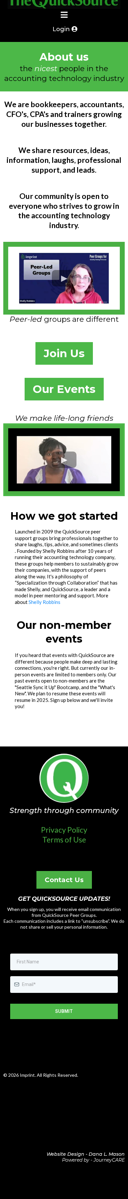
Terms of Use (64, 839)
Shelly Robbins (44, 602)
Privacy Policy (64, 829)
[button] (64, 15)
